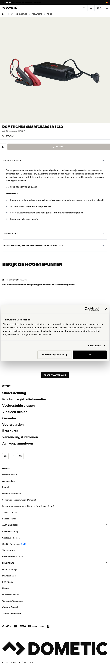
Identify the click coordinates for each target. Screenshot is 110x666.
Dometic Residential (20, 493)
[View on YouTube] (20, 456)
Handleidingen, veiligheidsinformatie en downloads (33, 245)
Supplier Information (11, 613)
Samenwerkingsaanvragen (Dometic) (19, 500)
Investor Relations (19, 594)
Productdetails (12, 160)
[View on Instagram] (5, 456)
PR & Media (16, 582)
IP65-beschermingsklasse (23, 187)
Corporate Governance (22, 601)
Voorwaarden (13, 424)
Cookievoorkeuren (11, 537)
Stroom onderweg (19, 14)
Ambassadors (8, 481)
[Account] (91, 8)
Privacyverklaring (10, 531)
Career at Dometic (19, 607)
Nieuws (14, 588)
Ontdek (6, 468)
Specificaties (10, 233)
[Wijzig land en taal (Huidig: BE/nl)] (106, 2)
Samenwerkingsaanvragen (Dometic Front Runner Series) (28, 506)
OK (89, 354)
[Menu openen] (106, 8)
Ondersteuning (14, 393)
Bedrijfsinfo (8, 563)
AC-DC (49, 14)
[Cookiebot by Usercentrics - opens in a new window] (86, 309)
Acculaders (37, 14)
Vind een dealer (14, 412)
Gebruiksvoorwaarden (12, 556)
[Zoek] (84, 8)
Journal (5, 487)
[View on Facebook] (13, 456)
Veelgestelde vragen (18, 406)
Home (4, 14)
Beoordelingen (9, 518)
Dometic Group (18, 569)
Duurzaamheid (9, 575)
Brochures (25, 431)
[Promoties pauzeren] (4, 2)
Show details (94, 345)
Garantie (9, 418)
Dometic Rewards (10, 474)
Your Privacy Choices (53, 354)
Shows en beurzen (10, 512)
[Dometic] (9, 8)
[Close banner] (106, 309)
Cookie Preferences (11, 544)
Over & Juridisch (10, 525)
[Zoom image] (55, 70)
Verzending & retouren (20, 437)
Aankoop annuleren (17, 443)
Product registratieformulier (24, 399)
